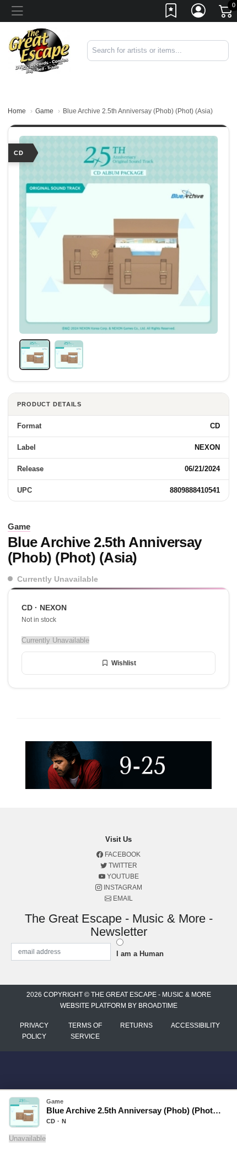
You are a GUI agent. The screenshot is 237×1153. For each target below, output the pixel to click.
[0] (226, 13)
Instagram (122, 887)
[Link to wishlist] (171, 12)
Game (44, 111)
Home (17, 111)
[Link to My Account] (199, 12)
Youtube (122, 876)
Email (122, 898)
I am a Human (140, 954)
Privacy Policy (34, 1031)
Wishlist (123, 663)
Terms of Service (85, 1031)
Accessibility (195, 1025)
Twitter (122, 865)
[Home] (39, 50)
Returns (136, 1025)
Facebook (122, 854)
